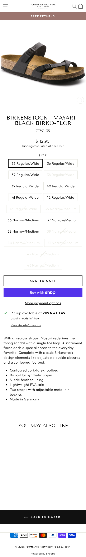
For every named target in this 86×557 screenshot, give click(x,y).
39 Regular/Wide (25, 186)
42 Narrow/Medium (43, 254)
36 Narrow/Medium (23, 220)
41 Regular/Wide (25, 197)
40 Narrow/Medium (24, 242)
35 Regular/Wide (25, 163)
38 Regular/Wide (60, 174)
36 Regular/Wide (60, 163)
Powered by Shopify (43, 553)
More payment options (43, 303)
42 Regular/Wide (60, 197)
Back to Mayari (46, 516)
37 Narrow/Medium (62, 220)
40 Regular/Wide (61, 186)
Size (43, 155)
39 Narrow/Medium (62, 231)
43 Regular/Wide (23, 209)
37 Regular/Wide (25, 174)
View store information (26, 325)
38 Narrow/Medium (23, 231)
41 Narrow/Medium (63, 242)
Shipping (27, 146)
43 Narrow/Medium (43, 265)
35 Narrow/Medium (61, 209)
